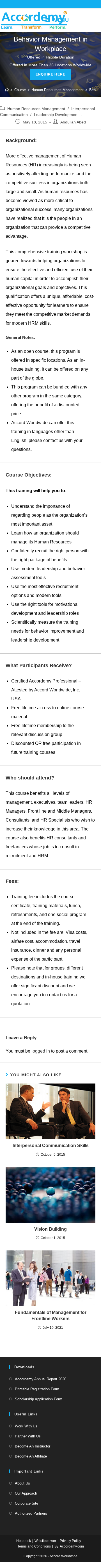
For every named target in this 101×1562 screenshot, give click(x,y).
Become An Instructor (32, 1446)
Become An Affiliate (31, 1456)
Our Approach (26, 1493)
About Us (22, 1483)
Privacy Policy (70, 1541)
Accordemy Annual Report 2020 (40, 1379)
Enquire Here (50, 74)
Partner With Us (28, 1436)
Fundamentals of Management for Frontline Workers (50, 1315)
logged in (40, 1051)
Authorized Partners (31, 1513)
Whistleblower (45, 1541)
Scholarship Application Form (38, 1399)
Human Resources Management (36, 108)
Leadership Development (56, 114)
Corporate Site (26, 1503)
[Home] (7, 90)
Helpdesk (23, 1541)
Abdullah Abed (73, 122)
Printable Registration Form (37, 1389)
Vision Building (50, 1229)
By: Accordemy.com (69, 1546)
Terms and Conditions (34, 1546)
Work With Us (26, 1426)
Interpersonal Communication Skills (51, 1145)
